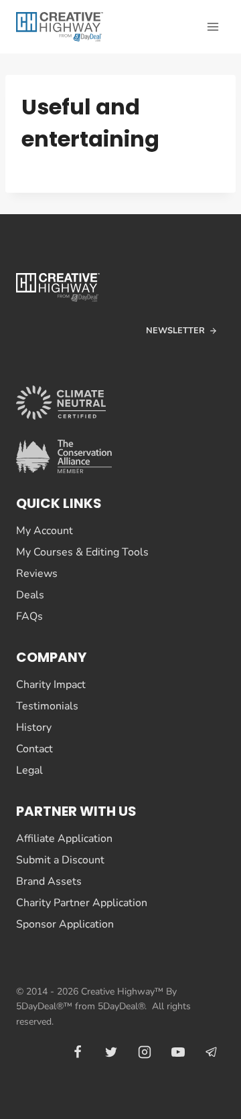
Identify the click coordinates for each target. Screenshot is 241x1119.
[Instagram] (144, 1052)
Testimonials (47, 706)
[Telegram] (211, 1052)
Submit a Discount (60, 860)
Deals (30, 595)
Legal (29, 770)
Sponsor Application (65, 924)
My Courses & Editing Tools (82, 552)
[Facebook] (77, 1052)
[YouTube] (178, 1052)
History (34, 727)
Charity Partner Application (81, 902)
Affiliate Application (64, 838)
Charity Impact (51, 684)
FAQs (29, 616)
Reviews (37, 573)
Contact (34, 749)
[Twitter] (111, 1052)
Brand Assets (49, 881)
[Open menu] (212, 26)
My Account (44, 530)
